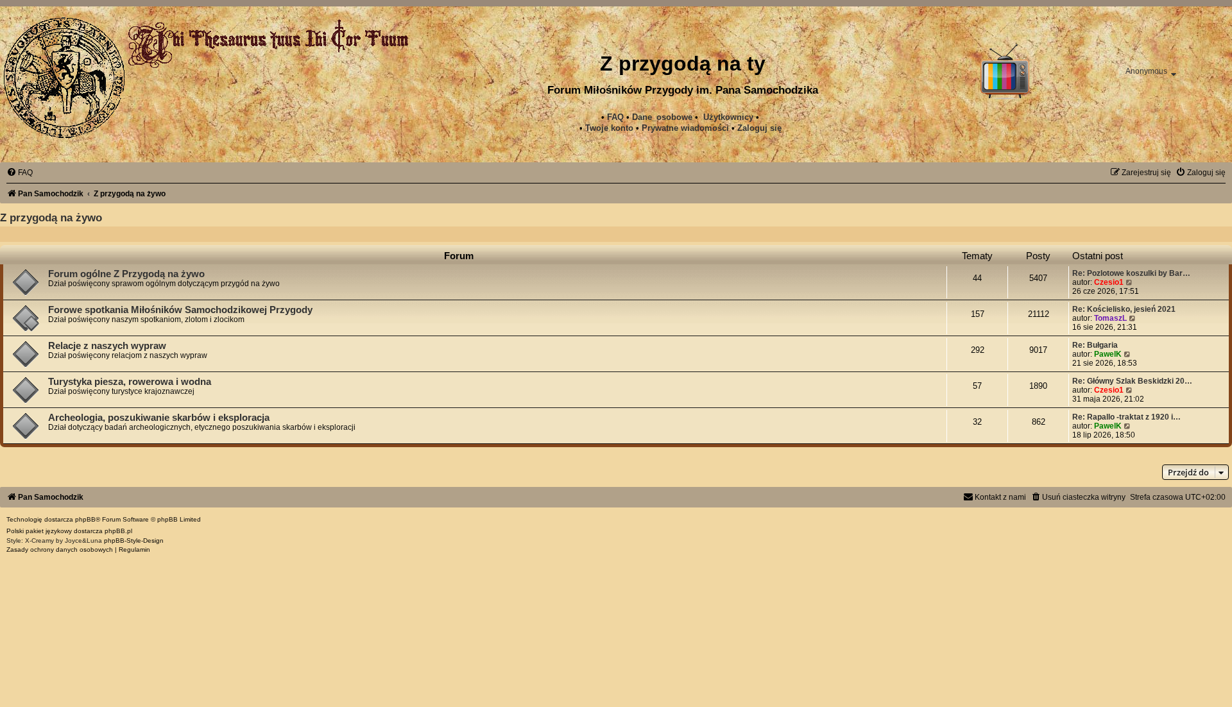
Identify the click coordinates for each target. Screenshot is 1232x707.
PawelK (1108, 354)
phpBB (85, 519)
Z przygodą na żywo (51, 217)
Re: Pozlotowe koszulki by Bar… (1131, 273)
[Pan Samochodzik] (64, 77)
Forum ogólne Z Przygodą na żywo (126, 274)
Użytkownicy (728, 117)
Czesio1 (1109, 282)
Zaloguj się (759, 128)
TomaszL (1110, 318)
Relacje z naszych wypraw (107, 346)
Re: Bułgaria (1095, 345)
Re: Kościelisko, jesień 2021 (1124, 309)
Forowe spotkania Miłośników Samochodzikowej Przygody (180, 310)
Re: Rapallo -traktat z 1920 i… (1126, 417)
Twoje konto (609, 128)
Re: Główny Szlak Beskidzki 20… (1132, 381)
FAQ (615, 117)
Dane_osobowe (662, 117)
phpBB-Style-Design (134, 540)
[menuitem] (685, 128)
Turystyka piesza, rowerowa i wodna (129, 382)
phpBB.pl (118, 530)
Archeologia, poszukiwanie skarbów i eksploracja (159, 418)
